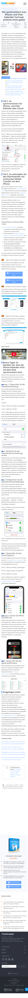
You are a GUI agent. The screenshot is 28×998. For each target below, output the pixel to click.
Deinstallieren (14, 983)
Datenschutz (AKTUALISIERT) (14, 980)
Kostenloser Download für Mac (15, 281)
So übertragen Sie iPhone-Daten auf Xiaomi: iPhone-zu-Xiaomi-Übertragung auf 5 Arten (13, 927)
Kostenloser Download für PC (15, 274)
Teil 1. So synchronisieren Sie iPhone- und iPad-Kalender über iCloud (14, 82)
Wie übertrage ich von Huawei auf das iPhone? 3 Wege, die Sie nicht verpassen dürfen (14, 916)
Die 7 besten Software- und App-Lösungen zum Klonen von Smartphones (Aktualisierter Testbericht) (14, 922)
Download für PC (15, 882)
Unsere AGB (14, 979)
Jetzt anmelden (21, 966)
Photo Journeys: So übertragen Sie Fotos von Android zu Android (13, 907)
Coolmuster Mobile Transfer (9, 715)
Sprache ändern (14, 973)
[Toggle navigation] (25, 4)
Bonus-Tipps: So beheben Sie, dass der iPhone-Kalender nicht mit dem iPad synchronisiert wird (14, 93)
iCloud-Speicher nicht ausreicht (14, 560)
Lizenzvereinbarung (14, 982)
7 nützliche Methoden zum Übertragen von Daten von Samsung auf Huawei (13, 902)
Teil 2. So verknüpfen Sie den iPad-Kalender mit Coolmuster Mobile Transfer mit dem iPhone (14, 87)
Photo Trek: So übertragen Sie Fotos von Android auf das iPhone (14, 912)
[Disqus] (14, 813)
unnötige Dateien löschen (8, 581)
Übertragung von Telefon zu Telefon (16, 25)
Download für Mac (15, 886)
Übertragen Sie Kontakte (10, 227)
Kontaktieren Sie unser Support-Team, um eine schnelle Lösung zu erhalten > (16, 772)
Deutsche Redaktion (3, 25)
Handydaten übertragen (14, 856)
